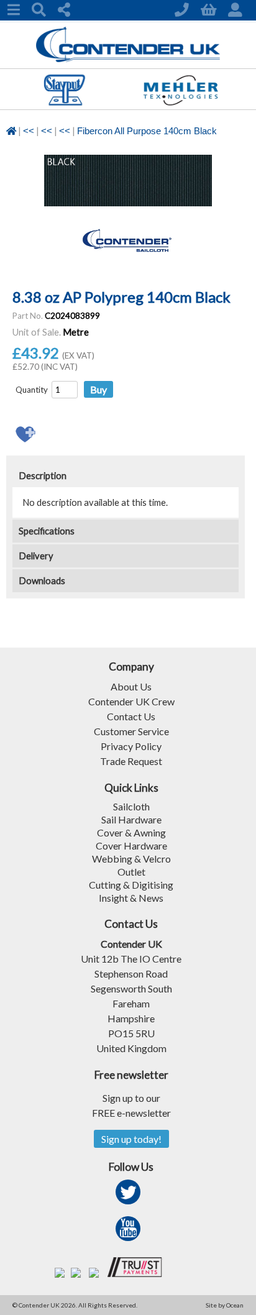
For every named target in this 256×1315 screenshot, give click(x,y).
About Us (131, 686)
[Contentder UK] (128, 58)
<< (28, 131)
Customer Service (131, 731)
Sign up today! (131, 1139)
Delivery (36, 556)
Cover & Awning (131, 832)
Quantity (32, 390)
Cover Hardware (131, 845)
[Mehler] (180, 105)
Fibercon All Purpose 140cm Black (147, 131)
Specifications (47, 531)
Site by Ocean (225, 1305)
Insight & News (131, 898)
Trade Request (131, 761)
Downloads (42, 580)
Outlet (131, 871)
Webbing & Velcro (131, 858)
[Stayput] (64, 105)
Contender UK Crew (131, 701)
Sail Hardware (131, 819)
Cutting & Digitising (131, 885)
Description (42, 475)
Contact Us (131, 716)
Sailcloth (131, 806)
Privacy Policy (131, 746)
